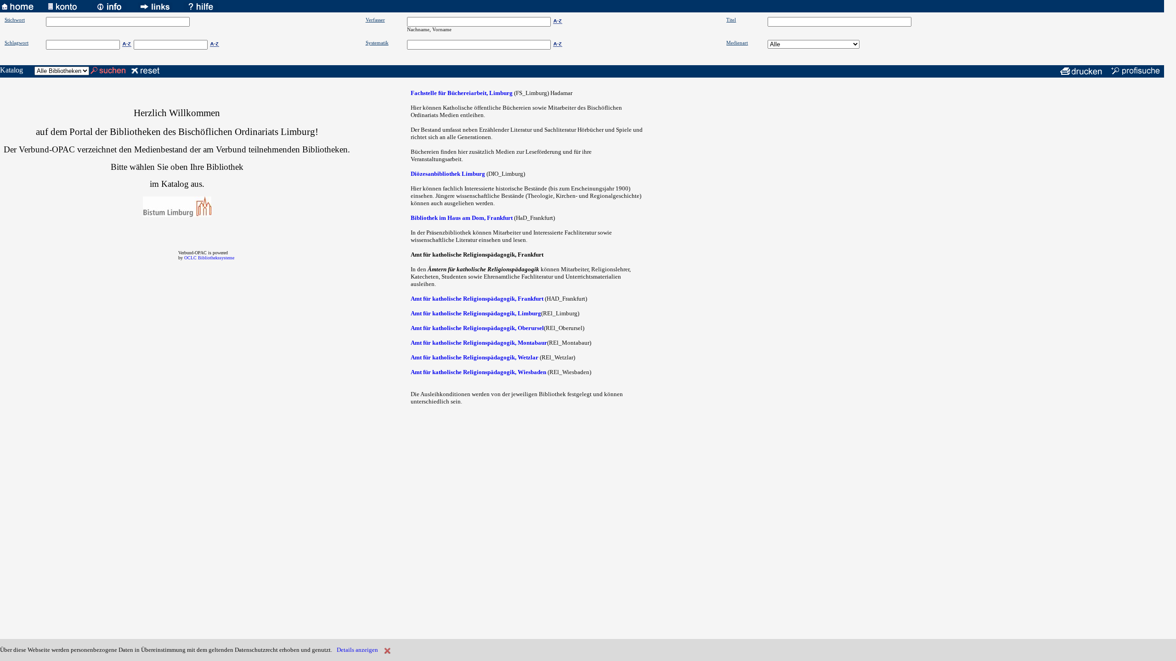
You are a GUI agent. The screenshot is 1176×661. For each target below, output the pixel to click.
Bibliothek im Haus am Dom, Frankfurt (462, 217)
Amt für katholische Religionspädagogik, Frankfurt (477, 298)
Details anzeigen (357, 649)
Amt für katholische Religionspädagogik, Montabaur (479, 342)
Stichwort (15, 19)
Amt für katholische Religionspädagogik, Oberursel (477, 328)
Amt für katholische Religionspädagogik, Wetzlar (474, 357)
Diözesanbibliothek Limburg (448, 173)
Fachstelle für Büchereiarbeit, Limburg (462, 93)
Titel (731, 19)
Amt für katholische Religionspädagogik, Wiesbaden (478, 372)
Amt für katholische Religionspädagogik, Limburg (476, 313)
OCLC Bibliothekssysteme (209, 257)
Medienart (737, 42)
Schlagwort (16, 42)
